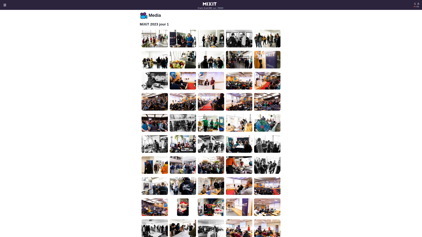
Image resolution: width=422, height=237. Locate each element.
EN (418, 6)
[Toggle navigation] (4, 5)
